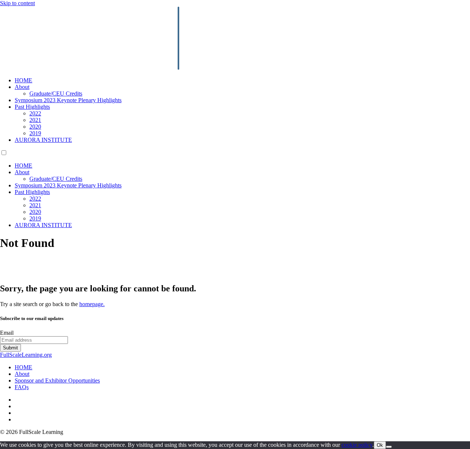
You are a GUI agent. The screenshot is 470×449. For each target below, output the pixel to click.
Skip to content (17, 3)
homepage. (92, 304)
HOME (23, 80)
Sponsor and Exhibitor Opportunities (57, 380)
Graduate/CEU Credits (55, 93)
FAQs (22, 387)
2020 (35, 126)
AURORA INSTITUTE (43, 140)
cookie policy (356, 445)
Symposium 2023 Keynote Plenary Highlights (68, 100)
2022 (35, 113)
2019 (35, 133)
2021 (35, 120)
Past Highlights (32, 107)
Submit (10, 348)
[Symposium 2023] (170, 68)
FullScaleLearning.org (26, 355)
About (22, 87)
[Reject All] (389, 447)
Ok (380, 445)
